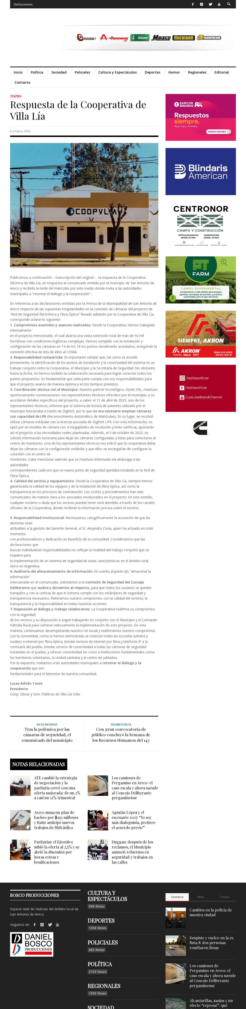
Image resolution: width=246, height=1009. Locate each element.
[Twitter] (210, 4)
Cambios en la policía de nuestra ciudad (211, 912)
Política (16, 96)
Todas (224, 897)
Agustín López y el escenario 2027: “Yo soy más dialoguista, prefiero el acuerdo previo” (133, 820)
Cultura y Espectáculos (107, 895)
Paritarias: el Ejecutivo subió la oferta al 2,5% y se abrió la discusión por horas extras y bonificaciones (56, 851)
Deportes (101, 920)
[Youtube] (219, 4)
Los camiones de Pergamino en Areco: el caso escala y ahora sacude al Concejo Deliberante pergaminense (135, 787)
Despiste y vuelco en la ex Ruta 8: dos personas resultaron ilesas (212, 942)
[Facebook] (192, 4)
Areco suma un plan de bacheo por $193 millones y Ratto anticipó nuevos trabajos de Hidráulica (56, 820)
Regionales (104, 986)
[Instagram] (201, 4)
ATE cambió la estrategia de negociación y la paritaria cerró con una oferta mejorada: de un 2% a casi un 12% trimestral (57, 787)
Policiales (103, 942)
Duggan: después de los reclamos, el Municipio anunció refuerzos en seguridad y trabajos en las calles (132, 851)
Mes (200, 897)
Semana (177, 897)
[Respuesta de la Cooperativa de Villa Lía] (84, 205)
